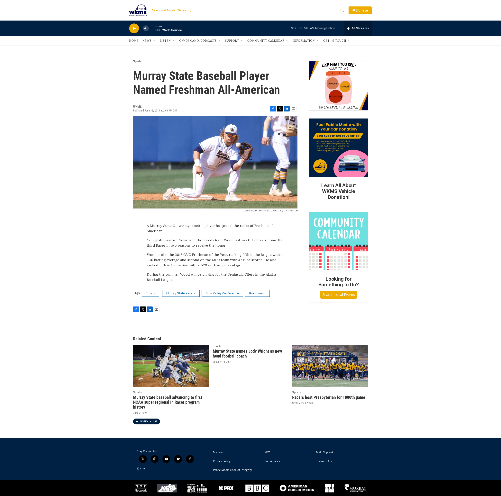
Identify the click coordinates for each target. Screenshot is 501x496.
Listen (165, 40)
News (146, 40)
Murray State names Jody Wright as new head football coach (247, 354)
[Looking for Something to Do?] (338, 241)
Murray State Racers (181, 293)
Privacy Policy (221, 461)
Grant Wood (257, 293)
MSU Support (324, 452)
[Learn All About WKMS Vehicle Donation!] (338, 148)
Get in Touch (334, 40)
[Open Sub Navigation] (154, 40)
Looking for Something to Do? (338, 282)
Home (134, 40)
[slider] (152, 28)
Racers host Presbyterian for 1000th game (328, 397)
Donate (362, 10)
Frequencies (272, 461)
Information (304, 40)
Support (232, 40)
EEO (267, 452)
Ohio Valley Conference (222, 293)
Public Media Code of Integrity (232, 470)
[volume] (145, 28)
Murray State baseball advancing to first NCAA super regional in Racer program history (167, 402)
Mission (218, 452)
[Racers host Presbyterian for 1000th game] (330, 366)
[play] (134, 28)
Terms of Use (324, 461)
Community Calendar (265, 40)
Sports (137, 61)
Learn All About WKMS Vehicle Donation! (338, 191)
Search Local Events (338, 294)
